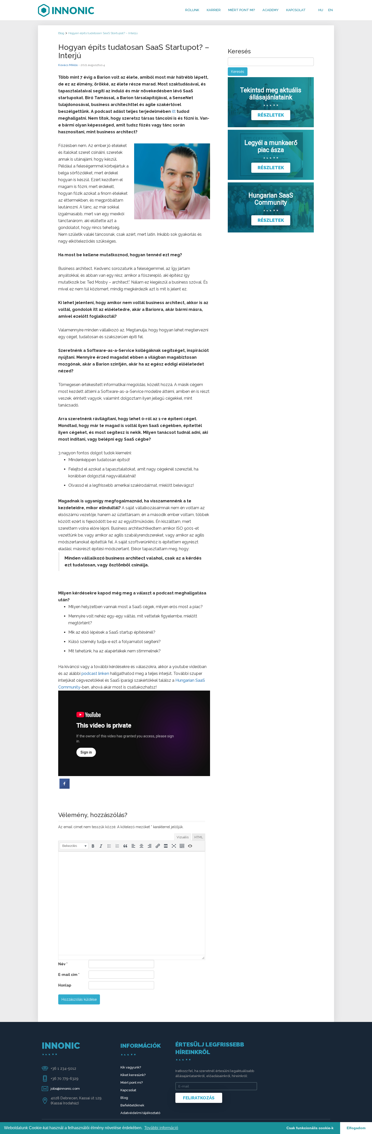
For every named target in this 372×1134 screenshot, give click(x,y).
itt (174, 111)
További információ (161, 1128)
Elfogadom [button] (356, 1128)
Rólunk (192, 10)
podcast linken (95, 673)
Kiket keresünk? (133, 1075)
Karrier (214, 10)
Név (63, 964)
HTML (198, 837)
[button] (74, 846)
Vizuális (183, 837)
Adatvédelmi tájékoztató (140, 1113)
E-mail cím (68, 975)
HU (320, 10)
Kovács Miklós (68, 65)
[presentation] (74, 846)
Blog (124, 1098)
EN (330, 10)
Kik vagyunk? (130, 1067)
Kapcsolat (296, 10)
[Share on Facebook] (64, 787)
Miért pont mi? (241, 10)
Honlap (64, 985)
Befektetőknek (132, 1105)
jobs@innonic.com (65, 1088)
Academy (270, 10)
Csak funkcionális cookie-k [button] (310, 1128)
